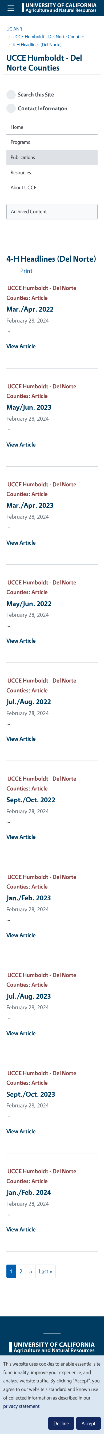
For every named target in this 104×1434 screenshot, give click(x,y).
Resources (21, 172)
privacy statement (21, 1406)
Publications (23, 157)
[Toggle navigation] (11, 8)
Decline (61, 1423)
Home (17, 127)
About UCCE (23, 187)
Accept (88, 1423)
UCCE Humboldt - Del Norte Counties (49, 36)
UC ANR (14, 29)
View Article (21, 346)
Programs (20, 142)
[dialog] (52, 1394)
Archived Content (29, 211)
